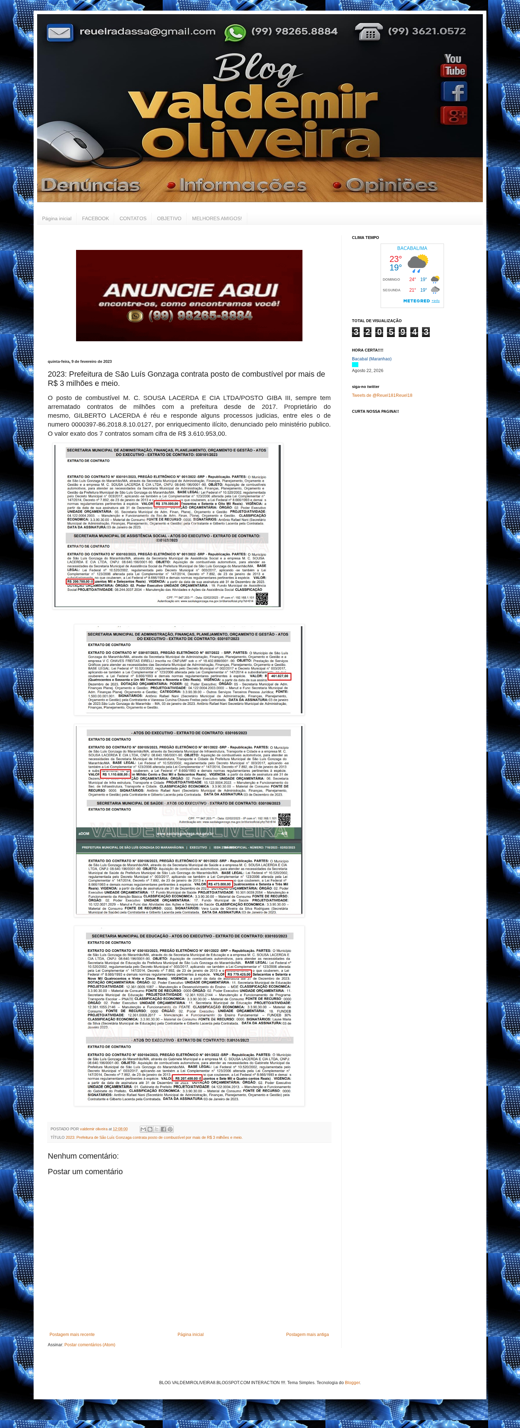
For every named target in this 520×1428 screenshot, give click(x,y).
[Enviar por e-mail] (143, 1129)
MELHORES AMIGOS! (217, 218)
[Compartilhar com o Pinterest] (170, 1129)
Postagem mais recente (72, 1334)
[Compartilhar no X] (156, 1129)
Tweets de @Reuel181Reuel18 (382, 395)
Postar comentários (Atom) (89, 1344)
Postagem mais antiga (307, 1334)
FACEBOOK (95, 218)
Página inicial (56, 218)
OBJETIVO (169, 218)
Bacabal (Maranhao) (372, 358)
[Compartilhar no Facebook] (163, 1129)
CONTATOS (133, 218)
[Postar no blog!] (150, 1129)
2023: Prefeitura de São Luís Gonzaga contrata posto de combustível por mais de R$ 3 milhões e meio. (154, 1137)
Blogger (352, 1382)
